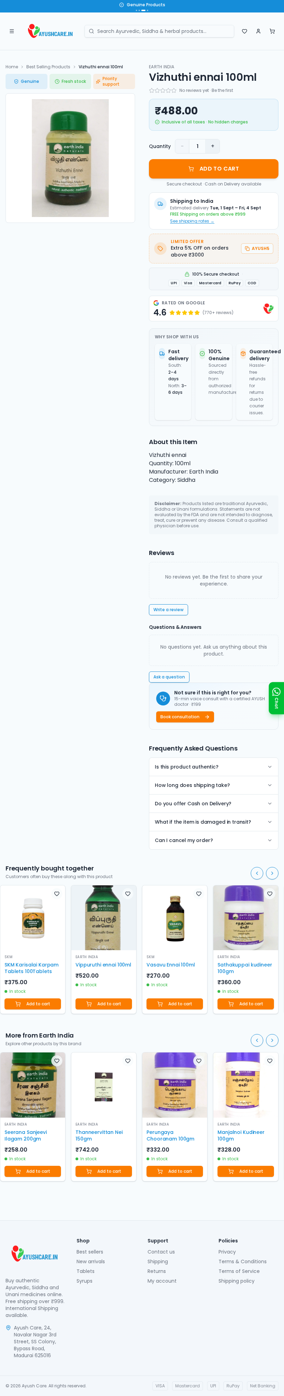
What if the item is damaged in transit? (203, 821)
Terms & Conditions (243, 1261)
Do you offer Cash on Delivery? (193, 803)
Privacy (227, 1251)
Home (12, 67)
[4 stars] (168, 90)
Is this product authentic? (187, 766)
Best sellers (90, 1251)
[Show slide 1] (136, 10)
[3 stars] (163, 90)
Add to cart (38, 1004)
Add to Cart (219, 169)
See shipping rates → (192, 221)
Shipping (158, 1261)
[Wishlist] (244, 31)
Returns (157, 1271)
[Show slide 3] (143, 10)
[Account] (258, 31)
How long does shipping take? (192, 785)
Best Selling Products (48, 67)
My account (162, 1280)
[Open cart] (272, 31)
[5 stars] (174, 90)
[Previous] (257, 873)
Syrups (84, 1280)
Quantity (160, 146)
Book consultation (179, 717)
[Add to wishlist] (56, 893)
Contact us (161, 1251)
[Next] (272, 873)
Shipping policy (237, 1280)
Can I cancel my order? (184, 840)
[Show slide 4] (147, 10)
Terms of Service (239, 1271)
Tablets (86, 1271)
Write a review (168, 610)
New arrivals (91, 1261)
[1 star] (151, 90)
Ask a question (169, 677)
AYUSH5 (260, 248)
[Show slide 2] (139, 10)
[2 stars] (157, 90)
